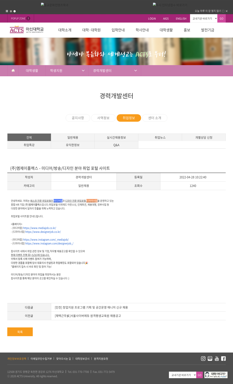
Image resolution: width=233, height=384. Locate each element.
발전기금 (207, 30)
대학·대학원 (91, 30)
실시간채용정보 (116, 137)
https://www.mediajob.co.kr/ (39, 228)
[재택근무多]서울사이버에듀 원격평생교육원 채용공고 (88, 315)
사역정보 (103, 117)
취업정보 (129, 117)
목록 (20, 332)
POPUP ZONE (20, 18)
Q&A (116, 145)
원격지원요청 (101, 358)
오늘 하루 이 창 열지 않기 (208, 11)
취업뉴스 (160, 137)
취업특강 (29, 145)
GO (221, 18)
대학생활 (166, 30)
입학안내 (118, 30)
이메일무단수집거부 (41, 358)
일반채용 (72, 137)
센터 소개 (154, 117)
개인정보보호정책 (16, 358)
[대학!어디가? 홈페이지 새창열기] (216, 373)
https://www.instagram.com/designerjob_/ (49, 243)
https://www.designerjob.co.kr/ (43, 231)
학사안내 (142, 30)
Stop (7, 11)
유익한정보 (73, 145)
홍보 (187, 30)
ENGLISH (181, 18)
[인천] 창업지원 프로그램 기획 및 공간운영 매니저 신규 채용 (91, 307)
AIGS (166, 18)
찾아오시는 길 (63, 358)
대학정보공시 (82, 358)
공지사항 (78, 117)
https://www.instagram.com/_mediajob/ (46, 239)
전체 (29, 137)
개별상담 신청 (203, 137)
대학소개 (64, 30)
